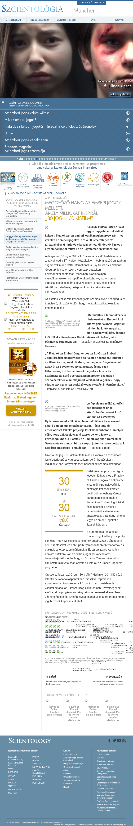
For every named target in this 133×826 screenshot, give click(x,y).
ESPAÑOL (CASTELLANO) (39, 771)
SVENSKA (36, 764)
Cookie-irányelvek (84, 824)
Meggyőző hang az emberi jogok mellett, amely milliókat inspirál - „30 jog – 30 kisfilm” (21, 239)
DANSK (11, 769)
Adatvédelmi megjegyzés (64, 824)
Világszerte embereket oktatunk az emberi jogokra (21, 222)
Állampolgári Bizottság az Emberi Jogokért (107, 809)
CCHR (107, 185)
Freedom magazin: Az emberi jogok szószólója (25, 148)
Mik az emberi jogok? (20, 119)
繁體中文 (12, 786)
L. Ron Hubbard (13, 20)
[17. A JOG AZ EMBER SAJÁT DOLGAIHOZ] (63, 637)
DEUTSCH (12, 793)
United (9, 133)
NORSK (35, 760)
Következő (109, 158)
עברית (11, 775)
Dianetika (100, 758)
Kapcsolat (67, 784)
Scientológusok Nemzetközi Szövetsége (108, 784)
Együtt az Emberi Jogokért (108, 801)
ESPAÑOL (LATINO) (41, 767)
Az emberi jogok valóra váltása (27, 112)
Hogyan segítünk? (8, 187)
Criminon (53, 186)
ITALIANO (36, 779)
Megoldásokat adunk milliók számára (19, 271)
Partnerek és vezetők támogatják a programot (22, 279)
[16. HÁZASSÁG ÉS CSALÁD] (59, 637)
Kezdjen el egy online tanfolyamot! (105, 772)
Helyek (66, 787)
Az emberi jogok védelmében (26, 140)
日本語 (11, 779)
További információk (71, 780)
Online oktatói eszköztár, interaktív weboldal (18, 256)
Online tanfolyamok (71, 777)
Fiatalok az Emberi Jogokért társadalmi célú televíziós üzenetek (50, 126)
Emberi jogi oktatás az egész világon (20, 263)
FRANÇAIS (13, 772)
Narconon (67, 183)
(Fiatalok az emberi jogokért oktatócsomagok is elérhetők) (21, 423)
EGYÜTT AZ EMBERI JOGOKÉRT (50, 193)
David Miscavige (103, 768)
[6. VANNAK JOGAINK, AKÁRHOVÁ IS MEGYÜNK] (50, 627)
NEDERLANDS (14, 789)
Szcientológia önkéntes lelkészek (106, 778)
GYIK (93, 20)
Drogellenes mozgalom (80, 186)
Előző (22, 158)
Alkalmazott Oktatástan (37, 186)
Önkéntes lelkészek (66, 20)
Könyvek (119, 20)
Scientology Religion (105, 764)
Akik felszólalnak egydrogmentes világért (105, 796)
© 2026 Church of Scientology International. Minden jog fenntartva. (34, 822)
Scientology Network (105, 761)
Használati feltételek (102, 824)
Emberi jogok (93, 185)
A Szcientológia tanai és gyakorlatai (73, 759)
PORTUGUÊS (38, 783)
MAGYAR (36, 757)
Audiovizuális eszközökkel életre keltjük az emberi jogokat (22, 248)
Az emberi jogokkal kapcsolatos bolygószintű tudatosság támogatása (21, 213)
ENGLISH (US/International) (15, 758)
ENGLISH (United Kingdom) (15, 764)
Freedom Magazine (105, 789)
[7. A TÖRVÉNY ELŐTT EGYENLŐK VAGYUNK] (54, 627)
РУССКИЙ (12, 783)
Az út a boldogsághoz (23, 186)
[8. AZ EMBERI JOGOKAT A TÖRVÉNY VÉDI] (58, 627)
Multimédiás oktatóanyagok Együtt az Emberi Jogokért (19, 230)
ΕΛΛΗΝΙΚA (37, 776)
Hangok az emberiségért (73, 763)
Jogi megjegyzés (119, 824)
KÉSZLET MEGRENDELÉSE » (21, 410)
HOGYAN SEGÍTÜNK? (21, 193)
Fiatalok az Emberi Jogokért (108, 804)
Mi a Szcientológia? (39, 20)
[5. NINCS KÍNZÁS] (46, 627)
